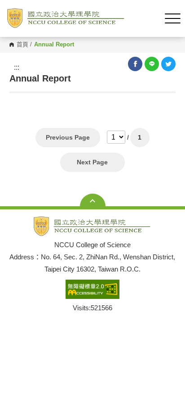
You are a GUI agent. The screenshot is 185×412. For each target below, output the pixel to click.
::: (16, 67)
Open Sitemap (93, 201)
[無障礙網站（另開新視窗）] (92, 290)
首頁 (22, 45)
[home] (66, 18)
